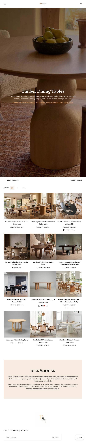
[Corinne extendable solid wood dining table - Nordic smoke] (69, 247)
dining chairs (33, 102)
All (24, 188)
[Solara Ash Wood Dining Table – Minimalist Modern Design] (69, 284)
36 (12, 188)
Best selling (13, 180)
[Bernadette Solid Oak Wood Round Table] (17, 284)
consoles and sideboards (54, 102)
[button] (5, 4)
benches (42, 102)
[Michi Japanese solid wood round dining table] (43, 206)
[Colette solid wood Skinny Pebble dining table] (69, 206)
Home (6, 75)
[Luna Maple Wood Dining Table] (17, 324)
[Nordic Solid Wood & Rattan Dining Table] (43, 324)
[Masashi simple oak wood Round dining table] (17, 206)
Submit (55, 437)
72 (18, 188)
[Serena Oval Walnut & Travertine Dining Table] (17, 247)
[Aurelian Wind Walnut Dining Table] (43, 247)
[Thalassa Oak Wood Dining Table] (43, 284)
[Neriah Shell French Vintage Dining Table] (69, 324)
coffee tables (68, 102)
